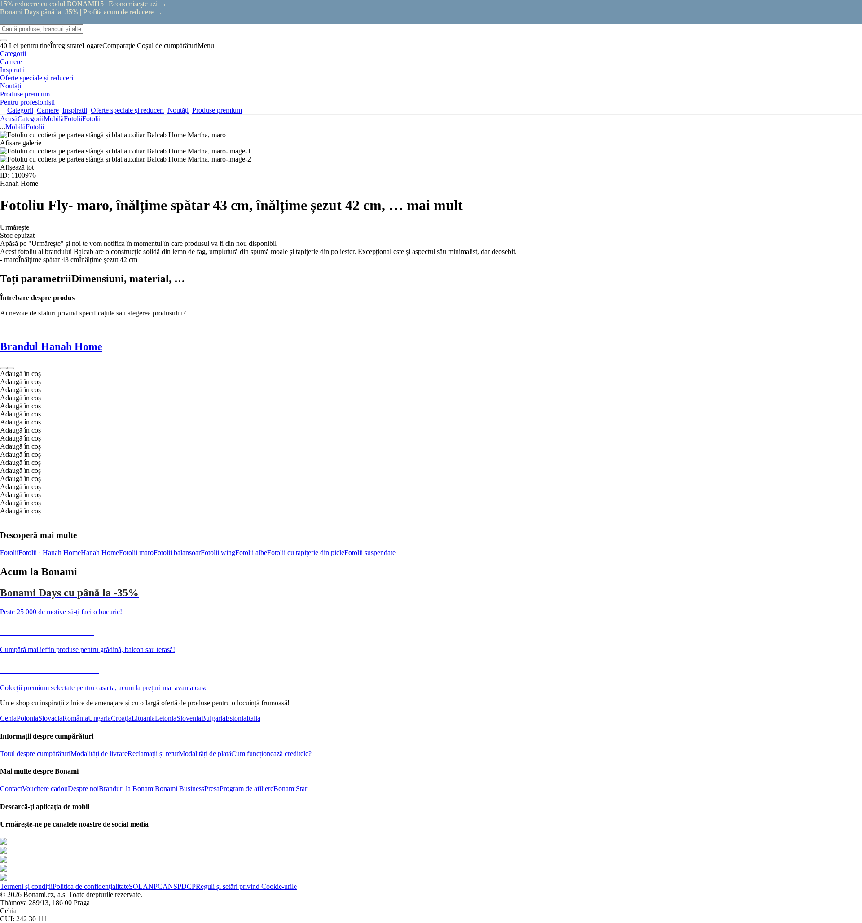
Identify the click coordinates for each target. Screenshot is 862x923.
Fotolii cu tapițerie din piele (305, 552)
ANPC (153, 886)
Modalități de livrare (99, 753)
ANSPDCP (179, 886)
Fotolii (91, 118)
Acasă (9, 118)
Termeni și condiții (26, 886)
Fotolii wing (218, 552)
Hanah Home (100, 552)
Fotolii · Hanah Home (49, 552)
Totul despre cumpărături (35, 753)
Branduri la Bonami (127, 788)
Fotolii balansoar (177, 552)
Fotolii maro (136, 552)
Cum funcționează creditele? (271, 753)
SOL (136, 886)
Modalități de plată (205, 753)
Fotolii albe (251, 552)
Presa (212, 788)
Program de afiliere (246, 788)
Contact (11, 788)
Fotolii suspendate (370, 552)
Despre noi (83, 788)
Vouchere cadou (45, 788)
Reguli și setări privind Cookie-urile (246, 886)
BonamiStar (290, 788)
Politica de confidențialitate (91, 886)
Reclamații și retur (153, 753)
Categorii (31, 118)
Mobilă (54, 118)
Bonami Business (179, 788)
